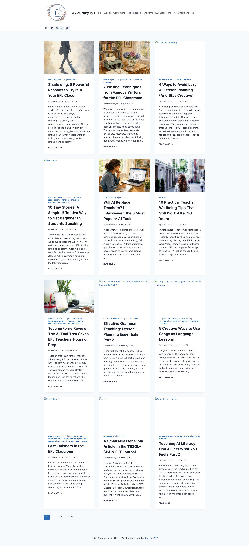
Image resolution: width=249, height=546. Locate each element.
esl (64, 80)
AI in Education (166, 80)
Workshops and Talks (184, 13)
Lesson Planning (183, 80)
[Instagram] (57, 28)
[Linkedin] (67, 28)
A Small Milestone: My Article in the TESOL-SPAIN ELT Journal (123, 446)
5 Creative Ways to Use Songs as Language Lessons (179, 333)
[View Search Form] (46, 28)
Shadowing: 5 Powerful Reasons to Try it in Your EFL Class (68, 90)
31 (72, 517)
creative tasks (55, 198)
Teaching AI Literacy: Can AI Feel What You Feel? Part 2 (178, 449)
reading (65, 200)
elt (59, 80)
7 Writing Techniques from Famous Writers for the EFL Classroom (122, 92)
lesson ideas (127, 80)
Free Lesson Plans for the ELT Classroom (149, 13)
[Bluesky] (62, 28)
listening (71, 80)
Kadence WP (151, 538)
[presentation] (69, 57)
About (107, 13)
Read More (55, 148)
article (162, 198)
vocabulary (54, 202)
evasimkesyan (57, 101)
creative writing (183, 436)
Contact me (119, 13)
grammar (77, 198)
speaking (52, 80)
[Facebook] (52, 28)
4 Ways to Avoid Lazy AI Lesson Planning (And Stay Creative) (178, 90)
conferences (109, 436)
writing (107, 80)
